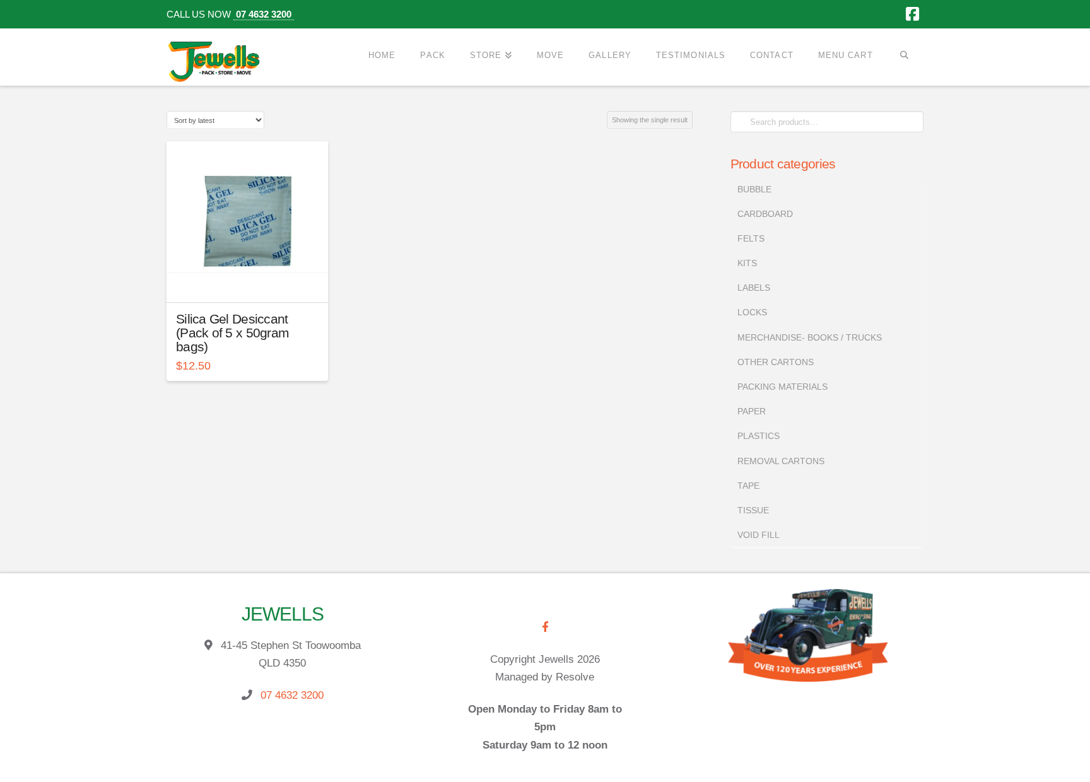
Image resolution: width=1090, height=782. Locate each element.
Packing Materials (782, 387)
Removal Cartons (780, 461)
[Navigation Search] (904, 55)
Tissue (753, 510)
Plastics (758, 436)
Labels (753, 288)
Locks (752, 312)
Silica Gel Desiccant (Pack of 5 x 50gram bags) (232, 333)
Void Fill (758, 535)
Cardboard (765, 214)
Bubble (754, 189)
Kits (747, 263)
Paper (751, 411)
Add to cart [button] (252, 282)
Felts (751, 238)
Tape (748, 486)
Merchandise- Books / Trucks (809, 337)
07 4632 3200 (263, 14)
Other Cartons (775, 362)
